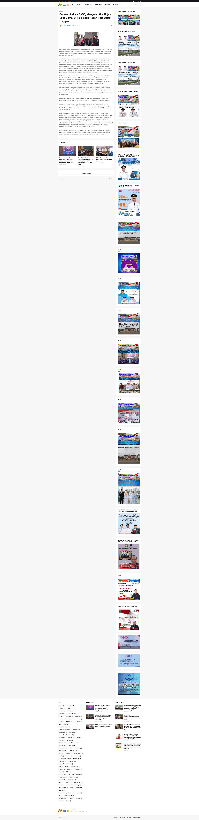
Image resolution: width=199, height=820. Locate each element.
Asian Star (71, 708)
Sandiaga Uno (71, 779)
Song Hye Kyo (78, 782)
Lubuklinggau (74, 742)
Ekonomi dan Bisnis (64, 724)
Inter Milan (76, 729)
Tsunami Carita (63, 798)
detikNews (78, 719)
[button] (136, 5)
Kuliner (79, 737)
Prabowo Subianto (64, 774)
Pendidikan (72, 761)
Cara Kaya (78, 716)
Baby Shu (62, 711)
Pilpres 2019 (78, 769)
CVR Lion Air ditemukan (65, 719)
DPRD (61, 721)
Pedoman (129, 817)
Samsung (62, 779)
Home (59, 1)
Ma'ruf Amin (62, 745)
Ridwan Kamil (63, 777)
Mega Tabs (98, 4)
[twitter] (135, 1)
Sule (72, 787)
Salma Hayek (73, 777)
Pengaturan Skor (64, 766)
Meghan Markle (74, 750)
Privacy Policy (70, 1)
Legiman (62, 740)
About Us (64, 1)
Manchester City (63, 748)
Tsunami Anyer (69, 795)
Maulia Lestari (63, 750)
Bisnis (61, 716)
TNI (60, 795)
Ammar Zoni (70, 705)
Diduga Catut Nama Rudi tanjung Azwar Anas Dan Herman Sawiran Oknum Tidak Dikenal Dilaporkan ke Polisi (132, 727)
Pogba (61, 771)
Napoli (61, 756)
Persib (69, 769)
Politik (68, 771)
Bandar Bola (71, 711)
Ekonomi (79, 721)
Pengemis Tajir (75, 766)
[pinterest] (140, 1)
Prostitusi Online (77, 774)
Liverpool (70, 740)
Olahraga (77, 756)
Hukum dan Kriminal (64, 729)
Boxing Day (69, 716)
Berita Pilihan (63, 713)
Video (61, 801)
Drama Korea (70, 721)
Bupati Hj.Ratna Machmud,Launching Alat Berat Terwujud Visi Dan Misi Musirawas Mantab (132, 717)
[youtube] (138, 1)
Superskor (62, 790)
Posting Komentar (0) (86, 173)
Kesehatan (62, 737)
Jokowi (61, 734)
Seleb (61, 782)
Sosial (61, 785)
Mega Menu (88, 4)
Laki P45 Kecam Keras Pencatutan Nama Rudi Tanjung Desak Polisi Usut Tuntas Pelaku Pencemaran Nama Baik (132, 746)
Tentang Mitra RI (137, 817)
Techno (79, 793)
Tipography (107, 4)
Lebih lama (110, 178)
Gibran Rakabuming (64, 727)
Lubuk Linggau (63, 742)
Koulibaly (71, 737)
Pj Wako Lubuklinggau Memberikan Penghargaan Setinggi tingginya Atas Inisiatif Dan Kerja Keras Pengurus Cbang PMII (132, 708)
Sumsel (79, 787)
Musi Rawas (78, 753)
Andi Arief (62, 708)
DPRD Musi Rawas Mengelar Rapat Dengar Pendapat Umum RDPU (104, 159)
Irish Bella (72, 732)
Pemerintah (62, 761)
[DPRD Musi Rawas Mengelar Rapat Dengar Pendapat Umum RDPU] (104, 151)
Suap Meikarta (63, 787)
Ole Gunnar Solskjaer (65, 758)
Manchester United (76, 748)
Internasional (63, 732)
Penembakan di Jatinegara (66, 764)
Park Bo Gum (77, 758)
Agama (61, 705)
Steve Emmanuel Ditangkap (73, 785)
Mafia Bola (72, 745)
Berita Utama (73, 713)
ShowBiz (68, 782)
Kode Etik (122, 817)
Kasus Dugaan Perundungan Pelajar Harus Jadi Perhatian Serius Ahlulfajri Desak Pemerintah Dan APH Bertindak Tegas (132, 737)
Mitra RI (64, 817)
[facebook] (133, 1)
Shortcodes (116, 4)
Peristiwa (62, 769)
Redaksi (116, 817)
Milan (61, 753)
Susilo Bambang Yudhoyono (66, 793)
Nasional (69, 756)
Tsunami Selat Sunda (76, 798)
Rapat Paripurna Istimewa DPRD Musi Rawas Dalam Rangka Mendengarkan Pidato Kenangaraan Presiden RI (67, 160)
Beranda (61, 11)
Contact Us (76, 1)
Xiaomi (68, 801)
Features (78, 4)
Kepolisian (70, 734)
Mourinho (69, 753)
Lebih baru (61, 178)
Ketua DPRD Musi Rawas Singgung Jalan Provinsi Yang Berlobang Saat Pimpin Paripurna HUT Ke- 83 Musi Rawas (85, 161)
